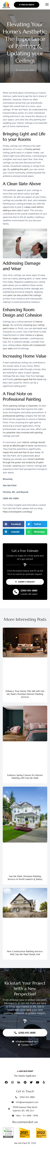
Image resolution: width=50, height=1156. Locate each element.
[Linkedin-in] (19, 1082)
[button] (46, 5)
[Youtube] (37, 1082)
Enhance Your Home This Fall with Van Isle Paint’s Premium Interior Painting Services (25, 694)
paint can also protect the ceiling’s (24, 295)
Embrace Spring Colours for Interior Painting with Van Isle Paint (25, 776)
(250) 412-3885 (29, 590)
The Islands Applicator (25, 1075)
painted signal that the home (28, 379)
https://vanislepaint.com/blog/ (17, 511)
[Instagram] (12, 1082)
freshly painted (32, 149)
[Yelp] (44, 1082)
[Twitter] (31, 1082)
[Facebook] (6, 1082)
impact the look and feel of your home (21, 452)
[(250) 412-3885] (16, 592)
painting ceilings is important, (23, 405)
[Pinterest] (25, 1082)
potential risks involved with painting (24, 432)
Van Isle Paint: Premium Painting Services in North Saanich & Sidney (25, 878)
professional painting (13, 415)
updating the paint (19, 169)
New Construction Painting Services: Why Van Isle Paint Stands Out (25, 953)
